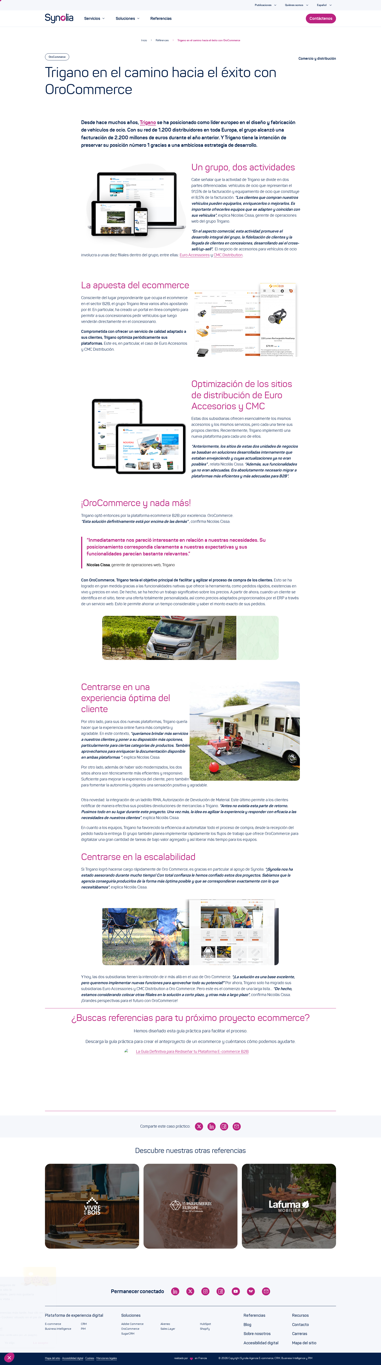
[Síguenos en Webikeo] (251, 1291)
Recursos (300, 1315)
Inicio (144, 40)
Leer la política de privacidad (26, 1328)
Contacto (300, 1324)
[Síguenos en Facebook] (220, 1291)
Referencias (254, 1315)
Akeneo (165, 1324)
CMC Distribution (228, 255)
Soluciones (130, 1315)
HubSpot (205, 1324)
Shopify (205, 1329)
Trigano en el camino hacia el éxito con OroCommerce (208, 40)
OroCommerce (57, 56)
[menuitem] (94, 18)
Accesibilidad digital (261, 1343)
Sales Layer (168, 1329)
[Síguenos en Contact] (266, 1291)
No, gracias (20, 1343)
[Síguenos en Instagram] (205, 1291)
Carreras (299, 1333)
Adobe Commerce (132, 1324)
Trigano (148, 122)
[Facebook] (224, 1126)
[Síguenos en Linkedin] (175, 1291)
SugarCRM (127, 1333)
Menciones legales (106, 1358)
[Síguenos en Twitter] (190, 1291)
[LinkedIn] (211, 1126)
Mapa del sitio (304, 1343)
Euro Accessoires (195, 255)
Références (162, 40)
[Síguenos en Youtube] (235, 1291)
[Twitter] (199, 1126)
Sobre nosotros (257, 1333)
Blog (247, 1324)
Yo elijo (51, 1343)
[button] (9, 1357)
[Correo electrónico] (236, 1126)
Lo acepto (81, 1343)
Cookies (89, 1358)
